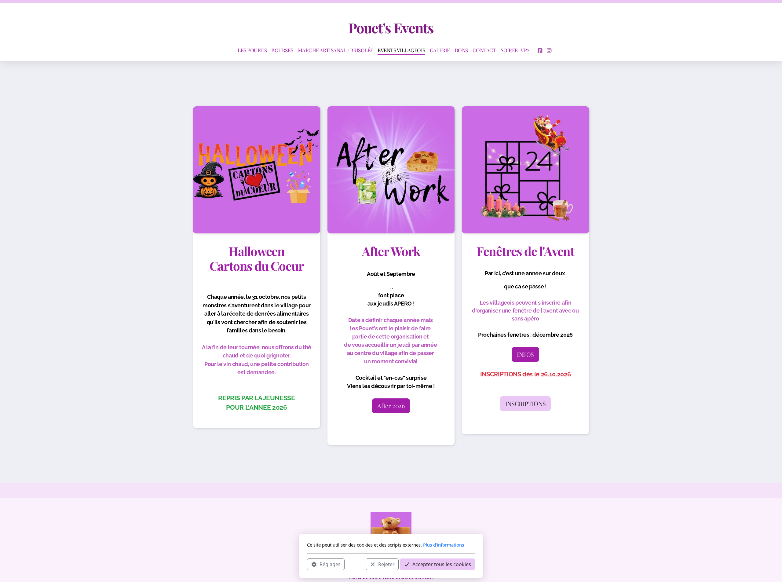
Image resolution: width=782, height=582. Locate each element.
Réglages (330, 564)
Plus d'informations (443, 545)
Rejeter (386, 564)
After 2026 (390, 405)
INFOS (525, 354)
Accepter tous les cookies (441, 564)
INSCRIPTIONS (525, 403)
